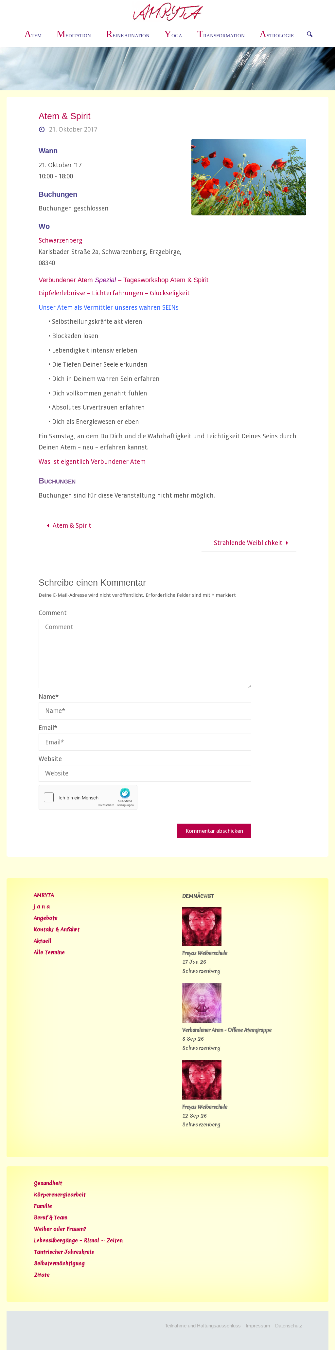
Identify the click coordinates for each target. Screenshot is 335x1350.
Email (48, 728)
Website (50, 759)
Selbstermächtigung (59, 1263)
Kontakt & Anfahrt (56, 929)
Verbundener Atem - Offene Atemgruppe (227, 1029)
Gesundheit (48, 1183)
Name (49, 697)
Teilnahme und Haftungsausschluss (203, 1325)
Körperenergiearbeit (60, 1194)
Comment (53, 613)
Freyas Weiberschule (204, 953)
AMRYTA (44, 895)
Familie (43, 1206)
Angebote (46, 917)
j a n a (42, 906)
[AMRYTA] (168, 11)
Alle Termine (49, 952)
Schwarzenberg (60, 240)
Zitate (42, 1274)
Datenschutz (288, 1325)
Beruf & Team (50, 1217)
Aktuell (42, 940)
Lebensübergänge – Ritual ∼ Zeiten (78, 1240)
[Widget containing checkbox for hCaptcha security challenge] (88, 797)
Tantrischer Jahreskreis (64, 1251)
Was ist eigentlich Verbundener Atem (92, 461)
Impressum (258, 1325)
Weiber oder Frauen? (60, 1228)
